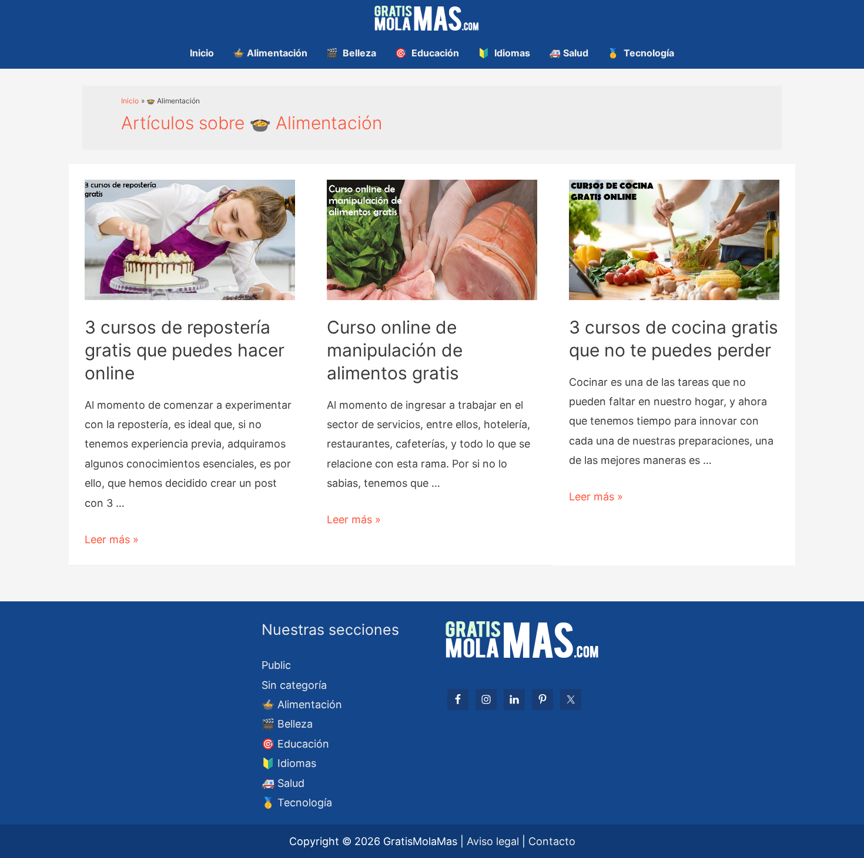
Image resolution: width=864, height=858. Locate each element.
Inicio (202, 53)
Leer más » (112, 539)
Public (276, 665)
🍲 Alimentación (270, 53)
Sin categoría (294, 685)
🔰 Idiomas (504, 53)
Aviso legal (493, 841)
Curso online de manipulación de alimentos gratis (395, 350)
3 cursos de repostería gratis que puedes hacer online (184, 350)
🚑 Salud (568, 53)
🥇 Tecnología (640, 53)
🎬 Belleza (351, 53)
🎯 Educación (427, 53)
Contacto (551, 841)
